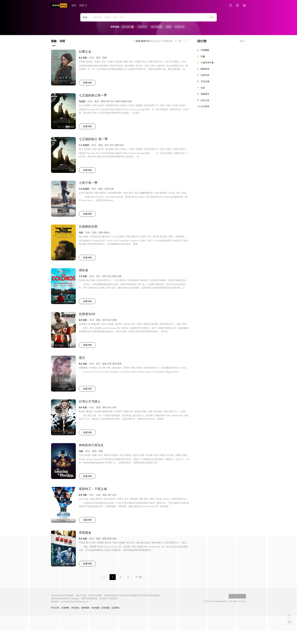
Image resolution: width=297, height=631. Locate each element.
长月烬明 (203, 106)
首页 (73, 5)
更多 (241, 41)
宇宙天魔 (203, 81)
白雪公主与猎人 (90, 401)
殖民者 (83, 270)
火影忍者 (142, 26)
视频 (54, 41)
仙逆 (201, 88)
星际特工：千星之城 (93, 489)
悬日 (82, 357)
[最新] (237, 5)
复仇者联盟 (156, 26)
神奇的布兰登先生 (91, 445)
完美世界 (203, 75)
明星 (62, 41)
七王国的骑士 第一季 (93, 139)
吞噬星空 (203, 94)
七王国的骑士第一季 (93, 95)
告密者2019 (87, 314)
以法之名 (203, 100)
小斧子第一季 (88, 182)
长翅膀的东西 (88, 226)
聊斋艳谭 (203, 69)
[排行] (244, 5)
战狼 (168, 26)
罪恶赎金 (85, 532)
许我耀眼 (203, 50)
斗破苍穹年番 (205, 62)
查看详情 (87, 82)
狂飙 (201, 56)
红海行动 (179, 26)
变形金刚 (127, 26)
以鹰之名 (85, 51)
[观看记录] (230, 5)
